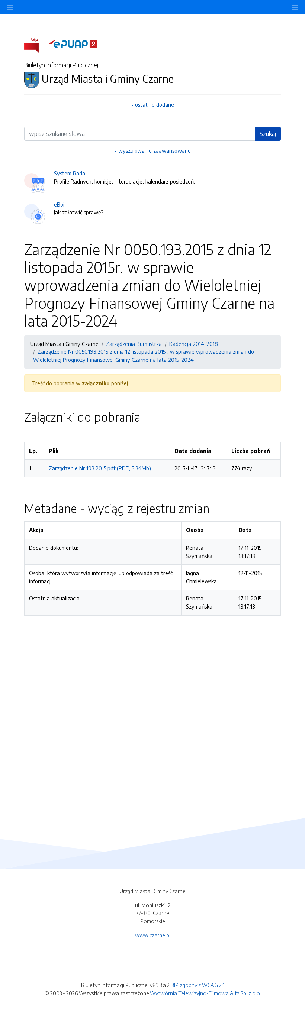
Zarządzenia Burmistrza (134, 343)
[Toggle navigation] (295, 7)
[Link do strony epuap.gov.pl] (73, 43)
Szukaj (268, 133)
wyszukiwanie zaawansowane (154, 150)
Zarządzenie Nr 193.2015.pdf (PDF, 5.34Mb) (100, 468)
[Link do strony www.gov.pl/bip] (36, 43)
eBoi (59, 204)
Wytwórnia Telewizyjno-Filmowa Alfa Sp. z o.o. (205, 993)
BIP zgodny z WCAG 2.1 (197, 985)
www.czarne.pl (152, 935)
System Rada (69, 173)
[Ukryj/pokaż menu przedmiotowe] (10, 7)
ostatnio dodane (154, 104)
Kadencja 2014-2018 (193, 343)
